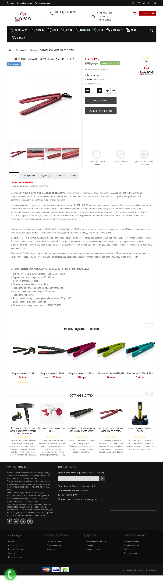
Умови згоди (13, 553)
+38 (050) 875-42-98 (65, 12)
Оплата (20, 38)
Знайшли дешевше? (110, 63)
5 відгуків (149, 61)
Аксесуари (116, 30)
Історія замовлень (131, 545)
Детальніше (61, 175)
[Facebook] (9, 521)
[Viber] (30, 521)
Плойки (39, 30)
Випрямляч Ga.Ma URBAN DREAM (143, 375)
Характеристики (28, 175)
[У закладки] (107, 90)
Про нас (10, 3)
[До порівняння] (113, 90)
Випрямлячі (21, 30)
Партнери (89, 545)
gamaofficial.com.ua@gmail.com (74, 490)
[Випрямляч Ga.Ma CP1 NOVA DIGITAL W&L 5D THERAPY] (18, 153)
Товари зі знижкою (93, 549)
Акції (133, 30)
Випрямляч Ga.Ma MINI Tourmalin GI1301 (25, 375)
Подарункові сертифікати (95, 541)
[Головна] (9, 50)
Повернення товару (55, 545)
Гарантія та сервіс (15, 557)
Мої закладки (129, 549)
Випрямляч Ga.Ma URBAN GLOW (84, 375)
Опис (14, 175)
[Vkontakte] (16, 521)
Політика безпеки (42, 3)
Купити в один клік (102, 111)
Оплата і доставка (24, 3)
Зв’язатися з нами (54, 541)
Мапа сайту (51, 549)
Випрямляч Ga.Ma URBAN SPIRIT (55, 375)
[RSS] (23, 521)
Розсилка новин (130, 553)
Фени (55, 30)
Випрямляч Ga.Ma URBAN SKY (113, 375)
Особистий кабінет (131, 541)
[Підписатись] (102, 478)
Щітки (69, 30)
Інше (100, 30)
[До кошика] (18, 369)
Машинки (85, 30)
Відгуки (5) (45, 175)
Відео (73, 175)
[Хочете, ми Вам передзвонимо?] (10, 575)
